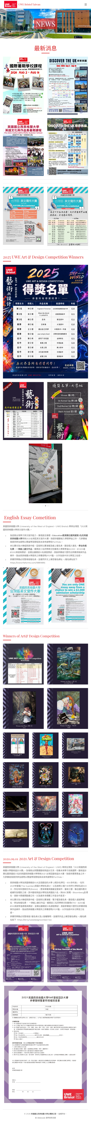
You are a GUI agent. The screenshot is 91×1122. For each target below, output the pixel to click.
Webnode (41, 1118)
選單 (85, 4)
